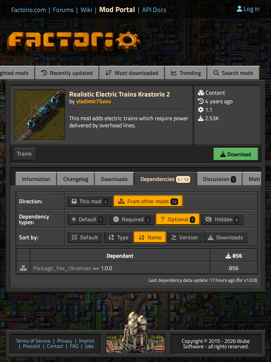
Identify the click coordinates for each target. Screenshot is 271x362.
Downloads (114, 179)
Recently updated (70, 73)
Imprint (86, 341)
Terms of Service (33, 341)
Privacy (64, 341)
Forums (63, 10)
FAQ (74, 346)
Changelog (75, 179)
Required (134, 219)
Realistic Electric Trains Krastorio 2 (119, 94)
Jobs (89, 346)
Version (188, 237)
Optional (180, 219)
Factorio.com (28, 10)
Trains (24, 153)
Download (238, 154)
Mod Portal (117, 9)
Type (122, 237)
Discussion (219, 179)
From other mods (151, 201)
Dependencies (164, 179)
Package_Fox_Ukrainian (63, 268)
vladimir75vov (93, 101)
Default (89, 219)
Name (154, 237)
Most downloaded (135, 73)
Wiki (86, 10)
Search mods (237, 73)
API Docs (154, 10)
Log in (251, 8)
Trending (189, 73)
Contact (55, 346)
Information (36, 179)
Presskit (31, 346)
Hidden (225, 219)
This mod (92, 201)
